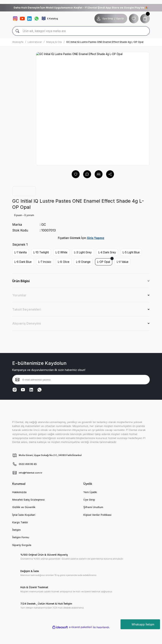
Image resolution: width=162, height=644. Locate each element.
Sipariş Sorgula (21, 545)
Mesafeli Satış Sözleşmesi (28, 499)
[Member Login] (98, 18)
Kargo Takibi (20, 522)
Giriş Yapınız (95, 238)
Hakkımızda (19, 492)
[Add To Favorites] (76, 174)
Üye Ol (120, 18)
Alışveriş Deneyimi (26, 323)
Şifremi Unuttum (93, 507)
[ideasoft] (60, 627)
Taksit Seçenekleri (26, 309)
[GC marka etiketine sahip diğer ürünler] (24, 191)
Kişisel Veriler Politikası (97, 514)
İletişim (16, 529)
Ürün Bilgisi (21, 281)
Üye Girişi (108, 18)
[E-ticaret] (80, 627)
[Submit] (17, 379)
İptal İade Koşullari (23, 514)
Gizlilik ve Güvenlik (23, 507)
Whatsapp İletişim (143, 624)
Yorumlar (19, 295)
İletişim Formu (20, 537)
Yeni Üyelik (90, 492)
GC (43, 225)
